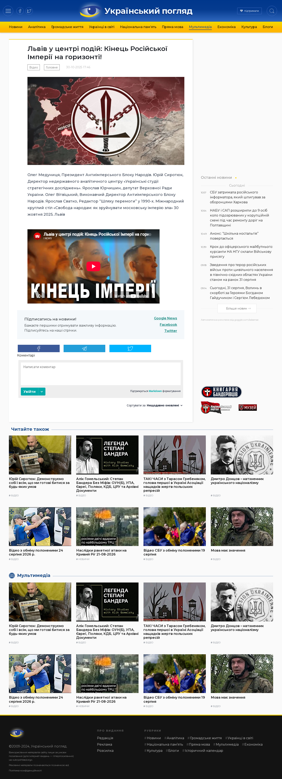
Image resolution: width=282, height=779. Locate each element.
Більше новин (236, 308)
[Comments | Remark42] (100, 385)
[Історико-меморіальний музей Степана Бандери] (256, 407)
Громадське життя (67, 27)
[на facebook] (20, 11)
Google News (165, 318)
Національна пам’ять (138, 27)
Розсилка (105, 751)
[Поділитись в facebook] (39, 348)
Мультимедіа (200, 27)
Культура (249, 27)
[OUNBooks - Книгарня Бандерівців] (237, 392)
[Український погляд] (17, 733)
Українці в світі (101, 27)
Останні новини (216, 177)
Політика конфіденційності (25, 770)
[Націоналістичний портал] (218, 407)
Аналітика (37, 27)
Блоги (268, 27)
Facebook (168, 325)
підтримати (251, 10)
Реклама (104, 744)
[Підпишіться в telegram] (84, 348)
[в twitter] (29, 11)
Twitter (170, 331)
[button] (8, 11)
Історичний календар (204, 751)
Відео (33, 67)
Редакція (105, 738)
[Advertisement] (237, 352)
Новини (16, 27)
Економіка (226, 27)
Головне (52, 67)
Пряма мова (172, 27)
